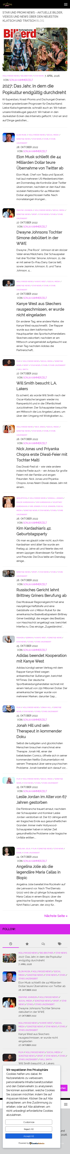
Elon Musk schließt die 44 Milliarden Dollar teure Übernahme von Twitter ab (39, 162)
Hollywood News (11, 76)
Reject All (29, 1129)
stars (45, 139)
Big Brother (26, 76)
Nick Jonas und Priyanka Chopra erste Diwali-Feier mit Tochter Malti (41, 454)
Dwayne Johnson (24, 210)
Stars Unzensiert (57, 365)
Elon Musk (21, 135)
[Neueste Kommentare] (43, 944)
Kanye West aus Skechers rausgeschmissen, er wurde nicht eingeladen (40, 309)
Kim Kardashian (43, 502)
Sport (34, 214)
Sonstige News (23, 139)
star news (39, 76)
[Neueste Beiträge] (11, 944)
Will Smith (23, 369)
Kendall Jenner (55, 498)
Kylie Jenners (48, 506)
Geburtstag (21, 498)
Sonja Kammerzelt (21, 80)
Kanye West (40, 281)
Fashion (20, 638)
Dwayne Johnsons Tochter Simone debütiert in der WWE (39, 238)
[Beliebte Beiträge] (27, 944)
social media (53, 135)
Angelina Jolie (23, 849)
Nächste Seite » (55, 916)
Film (18, 361)
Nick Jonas (40, 427)
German (29, 638)
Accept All (28, 1136)
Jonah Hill (46, 707)
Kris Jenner (35, 506)
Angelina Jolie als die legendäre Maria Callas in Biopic (38, 872)
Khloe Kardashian (25, 502)
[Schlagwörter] (59, 944)
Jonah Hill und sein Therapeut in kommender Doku (39, 731)
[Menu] (66, 4)
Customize (28, 1122)
